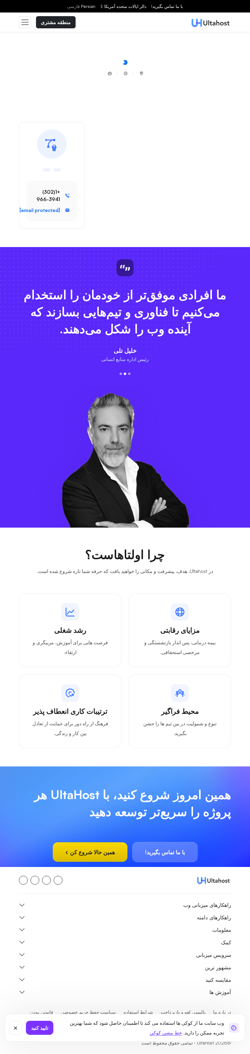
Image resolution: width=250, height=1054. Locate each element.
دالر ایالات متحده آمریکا (123, 6)
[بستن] (15, 1028)
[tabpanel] (125, 684)
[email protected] (40, 210)
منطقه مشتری (56, 22)
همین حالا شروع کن (92, 869)
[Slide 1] (129, 391)
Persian (81, 6)
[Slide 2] (125, 391)
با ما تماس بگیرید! (167, 6)
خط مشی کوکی (166, 1033)
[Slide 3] (121, 391)
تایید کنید (39, 1028)
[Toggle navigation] (25, 22)
